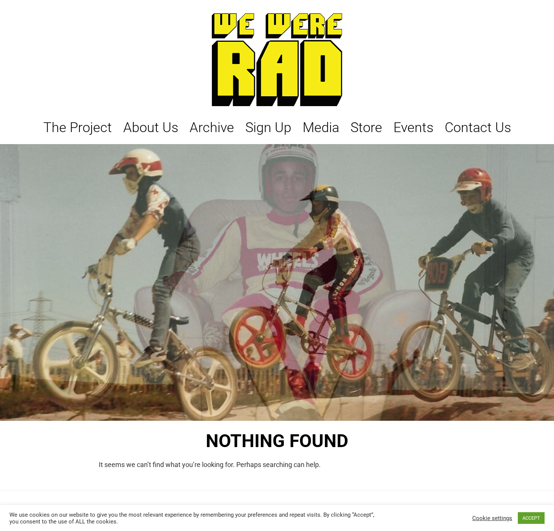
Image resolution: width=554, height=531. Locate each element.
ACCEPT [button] (531, 518)
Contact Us (478, 127)
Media (321, 127)
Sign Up (268, 127)
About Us (150, 127)
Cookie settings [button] (492, 518)
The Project (77, 127)
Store (366, 127)
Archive (212, 127)
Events (413, 127)
